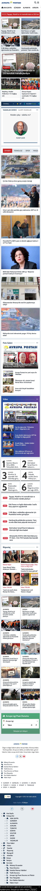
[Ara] (35, 2)
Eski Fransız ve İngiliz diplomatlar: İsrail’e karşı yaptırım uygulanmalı (23, 505)
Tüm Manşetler (8, 773)
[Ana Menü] (38, 2)
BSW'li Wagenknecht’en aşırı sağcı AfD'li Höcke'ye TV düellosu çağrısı (33, 488)
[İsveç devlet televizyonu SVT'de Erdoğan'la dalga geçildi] (8, 436)
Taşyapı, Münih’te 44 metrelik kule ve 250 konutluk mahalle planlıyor (22, 498)
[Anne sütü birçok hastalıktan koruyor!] (8, 389)
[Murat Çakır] (20, 128)
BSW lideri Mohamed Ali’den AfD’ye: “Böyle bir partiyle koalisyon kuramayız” (18, 273)
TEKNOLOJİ (18, 151)
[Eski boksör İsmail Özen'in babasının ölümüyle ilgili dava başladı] (10, 648)
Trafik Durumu (8, 769)
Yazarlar (9, 848)
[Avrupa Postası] (11, 2)
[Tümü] (37, 547)
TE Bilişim (25, 803)
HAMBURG (15, 783)
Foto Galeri (10, 843)
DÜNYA (10, 484)
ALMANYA (26, 8)
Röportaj (9, 850)
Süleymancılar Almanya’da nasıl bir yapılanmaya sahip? (19, 303)
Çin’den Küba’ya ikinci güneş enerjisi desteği (17, 181)
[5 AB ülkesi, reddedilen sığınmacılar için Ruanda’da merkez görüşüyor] (10, 625)
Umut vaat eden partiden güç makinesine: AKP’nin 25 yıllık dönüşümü (20, 211)
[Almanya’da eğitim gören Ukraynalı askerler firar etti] (10, 694)
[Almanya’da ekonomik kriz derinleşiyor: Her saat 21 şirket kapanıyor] (10, 672)
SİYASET (7, 151)
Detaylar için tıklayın (20, 731)
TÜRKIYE (5, 785)
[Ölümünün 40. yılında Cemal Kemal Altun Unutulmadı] (8, 381)
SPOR (28, 151)
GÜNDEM (17, 8)
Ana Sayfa (9, 813)
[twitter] (22, 809)
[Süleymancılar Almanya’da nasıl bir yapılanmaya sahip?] (20, 288)
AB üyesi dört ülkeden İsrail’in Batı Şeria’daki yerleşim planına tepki (29, 705)
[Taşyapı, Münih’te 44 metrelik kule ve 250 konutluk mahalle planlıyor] (10, 601)
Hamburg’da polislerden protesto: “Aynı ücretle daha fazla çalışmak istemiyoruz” (23, 521)
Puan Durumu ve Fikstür (11, 771)
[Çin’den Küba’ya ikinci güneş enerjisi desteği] (20, 166)
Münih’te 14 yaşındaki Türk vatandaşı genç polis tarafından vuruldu (13, 476)
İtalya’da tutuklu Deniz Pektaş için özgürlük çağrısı (33, 476)
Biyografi (9, 853)
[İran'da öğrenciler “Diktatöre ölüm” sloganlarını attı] (8, 428)
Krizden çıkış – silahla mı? (20, 115)
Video (8, 846)
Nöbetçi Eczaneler (9, 762)
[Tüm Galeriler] (37, 343)
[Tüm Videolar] (37, 399)
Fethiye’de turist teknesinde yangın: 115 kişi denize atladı (19, 334)
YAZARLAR (14, 841)
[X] (20, 756)
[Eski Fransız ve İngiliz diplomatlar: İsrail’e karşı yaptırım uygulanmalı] (30, 601)
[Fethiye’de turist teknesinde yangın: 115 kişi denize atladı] (20, 319)
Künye (8, 858)
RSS (8, 797)
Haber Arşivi (7, 777)
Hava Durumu (8, 764)
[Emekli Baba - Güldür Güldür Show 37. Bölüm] (8, 444)
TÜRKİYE (13, 828)
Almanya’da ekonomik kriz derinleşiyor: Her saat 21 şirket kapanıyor (10, 683)
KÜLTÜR (13, 833)
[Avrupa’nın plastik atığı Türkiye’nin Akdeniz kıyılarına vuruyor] (30, 672)
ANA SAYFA (7, 8)
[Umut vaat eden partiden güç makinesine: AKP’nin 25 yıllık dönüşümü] (20, 195)
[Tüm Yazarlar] (37, 110)
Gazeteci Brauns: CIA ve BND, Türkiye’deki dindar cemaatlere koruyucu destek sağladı (12, 465)
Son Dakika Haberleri (10, 775)
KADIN (12, 838)
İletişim (9, 860)
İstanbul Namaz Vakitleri (11, 767)
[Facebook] (17, 756)
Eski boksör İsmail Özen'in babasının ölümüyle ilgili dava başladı (32, 465)
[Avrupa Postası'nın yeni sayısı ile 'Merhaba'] (8, 373)
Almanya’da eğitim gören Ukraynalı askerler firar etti (10, 705)
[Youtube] (24, 756)
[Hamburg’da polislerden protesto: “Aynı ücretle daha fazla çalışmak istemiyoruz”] (30, 625)
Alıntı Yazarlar (24, 110)
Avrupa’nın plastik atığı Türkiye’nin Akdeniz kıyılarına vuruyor (29, 683)
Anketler (9, 855)
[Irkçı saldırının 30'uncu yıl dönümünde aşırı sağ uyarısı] (8, 452)
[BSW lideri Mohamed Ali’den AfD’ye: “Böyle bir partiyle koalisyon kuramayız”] (20, 257)
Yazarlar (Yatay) (10, 110)
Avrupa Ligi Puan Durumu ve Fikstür (22, 875)
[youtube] (32, 809)
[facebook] (12, 809)
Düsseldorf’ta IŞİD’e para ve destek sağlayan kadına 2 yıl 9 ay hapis (20, 242)
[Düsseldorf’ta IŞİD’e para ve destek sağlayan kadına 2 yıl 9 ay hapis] (20, 226)
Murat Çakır (20, 138)
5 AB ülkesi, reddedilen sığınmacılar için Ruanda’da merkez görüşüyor (22, 513)
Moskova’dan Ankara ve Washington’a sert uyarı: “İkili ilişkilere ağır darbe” (13, 488)
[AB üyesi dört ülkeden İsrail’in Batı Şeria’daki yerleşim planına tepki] (30, 694)
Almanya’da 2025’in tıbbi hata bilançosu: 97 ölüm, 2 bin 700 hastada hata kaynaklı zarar (23, 538)
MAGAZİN (13, 787)
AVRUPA (35, 8)
